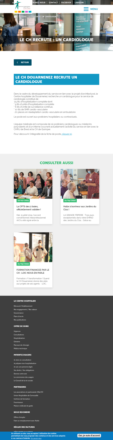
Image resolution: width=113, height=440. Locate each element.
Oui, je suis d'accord (89, 435)
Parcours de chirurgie (21, 345)
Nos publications (20, 320)
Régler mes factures (24, 427)
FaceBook (66, 3)
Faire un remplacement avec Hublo (26, 421)
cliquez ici (66, 134)
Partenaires (20, 387)
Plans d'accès (18, 316)
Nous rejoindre (22, 412)
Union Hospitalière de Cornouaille (26, 396)
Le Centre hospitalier (25, 301)
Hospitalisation (19, 338)
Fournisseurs (18, 402)
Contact (53, 3)
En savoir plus (36, 438)
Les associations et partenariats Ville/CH (28, 392)
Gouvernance (18, 313)
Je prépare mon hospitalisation (25, 363)
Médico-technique (20, 349)
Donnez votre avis (20, 374)
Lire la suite (33, 196)
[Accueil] (23, 4)
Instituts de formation (22, 399)
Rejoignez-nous (37, 3)
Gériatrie (17, 342)
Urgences (17, 331)
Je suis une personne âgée (23, 367)
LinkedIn (79, 3)
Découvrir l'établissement (23, 306)
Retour (25, 62)
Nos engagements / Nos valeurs (25, 310)
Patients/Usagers (22, 355)
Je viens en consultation (22, 360)
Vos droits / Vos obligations (24, 370)
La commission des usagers (24, 377)
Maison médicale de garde (23, 406)
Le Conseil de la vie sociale (23, 381)
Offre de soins (21, 326)
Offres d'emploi (19, 417)
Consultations (19, 335)
